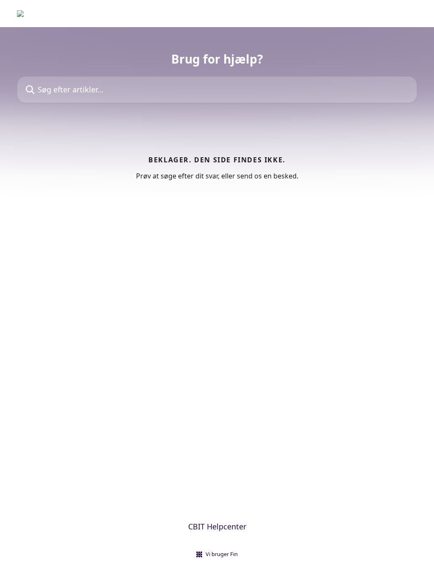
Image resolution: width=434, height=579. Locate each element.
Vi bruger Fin (222, 554)
